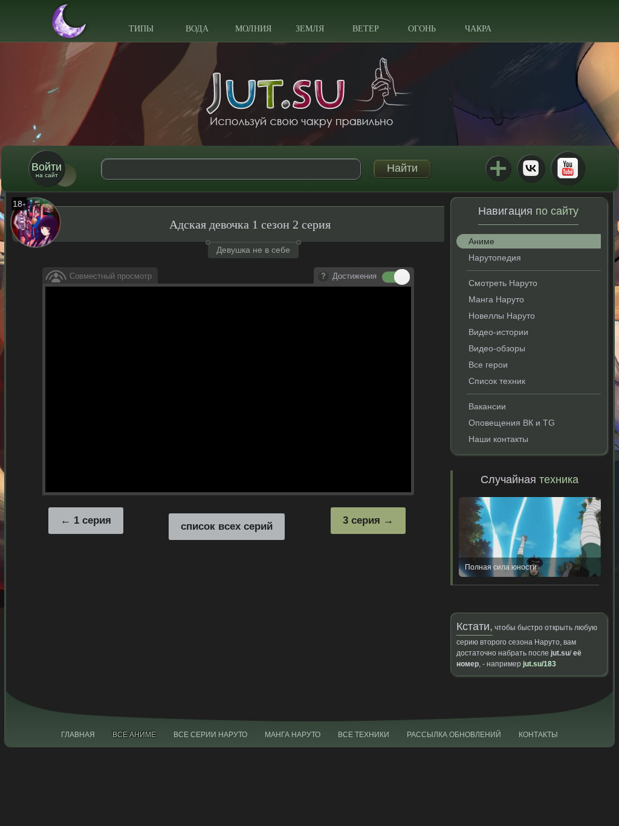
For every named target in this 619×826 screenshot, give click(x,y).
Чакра (478, 28)
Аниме (481, 241)
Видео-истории (498, 332)
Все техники (363, 734)
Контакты (538, 734)
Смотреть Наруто (502, 283)
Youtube (568, 168)
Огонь (422, 28)
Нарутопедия (494, 257)
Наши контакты (498, 439)
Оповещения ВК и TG (511, 423)
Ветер (365, 28)
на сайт (46, 169)
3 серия (361, 520)
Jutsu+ (498, 168)
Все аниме (134, 734)
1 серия (92, 520)
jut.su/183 (539, 664)
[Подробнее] (323, 277)
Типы (141, 28)
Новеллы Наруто (501, 315)
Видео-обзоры (496, 348)
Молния (253, 28)
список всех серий (227, 526)
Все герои (488, 364)
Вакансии (487, 406)
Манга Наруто (496, 299)
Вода (197, 28)
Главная (78, 734)
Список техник (496, 381)
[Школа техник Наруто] (309, 92)
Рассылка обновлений (454, 734)
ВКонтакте (531, 168)
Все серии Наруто (210, 734)
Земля (310, 28)
